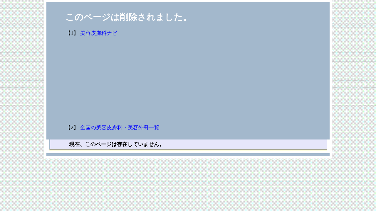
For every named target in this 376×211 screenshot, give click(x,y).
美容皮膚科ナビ (98, 33)
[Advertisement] (188, 81)
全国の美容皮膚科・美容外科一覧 (120, 127)
